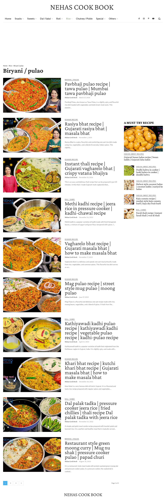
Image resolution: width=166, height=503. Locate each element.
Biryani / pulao (72, 79)
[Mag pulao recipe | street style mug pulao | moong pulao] (32, 294)
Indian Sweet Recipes (134, 154)
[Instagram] (143, 18)
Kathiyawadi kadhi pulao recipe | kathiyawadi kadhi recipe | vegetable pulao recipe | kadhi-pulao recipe (91, 330)
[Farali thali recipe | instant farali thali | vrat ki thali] (129, 214)
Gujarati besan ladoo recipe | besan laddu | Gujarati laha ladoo (141, 158)
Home (5, 66)
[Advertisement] (83, 42)
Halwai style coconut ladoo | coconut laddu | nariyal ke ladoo (149, 186)
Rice (10, 66)
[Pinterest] (148, 18)
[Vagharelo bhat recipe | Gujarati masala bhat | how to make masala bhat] (32, 254)
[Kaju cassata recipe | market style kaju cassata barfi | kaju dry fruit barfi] (129, 199)
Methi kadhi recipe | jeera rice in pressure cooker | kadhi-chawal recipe (90, 208)
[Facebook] (139, 18)
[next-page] (21, 483)
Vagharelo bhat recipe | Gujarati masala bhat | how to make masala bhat (91, 248)
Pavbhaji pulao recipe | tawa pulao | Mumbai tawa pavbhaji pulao (87, 88)
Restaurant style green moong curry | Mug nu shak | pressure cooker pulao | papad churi (87, 450)
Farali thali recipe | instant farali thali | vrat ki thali (149, 214)
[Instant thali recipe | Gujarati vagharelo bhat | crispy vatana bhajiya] (32, 175)
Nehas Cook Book (71, 97)
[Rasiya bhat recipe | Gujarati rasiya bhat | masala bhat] (32, 135)
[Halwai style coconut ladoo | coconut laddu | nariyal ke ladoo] (129, 185)
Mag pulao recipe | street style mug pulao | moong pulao (90, 288)
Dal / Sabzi (70, 199)
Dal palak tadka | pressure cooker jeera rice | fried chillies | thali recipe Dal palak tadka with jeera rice (91, 410)
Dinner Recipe (71, 119)
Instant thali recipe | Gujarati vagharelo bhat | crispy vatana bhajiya (90, 168)
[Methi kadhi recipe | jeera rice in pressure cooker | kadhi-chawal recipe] (32, 215)
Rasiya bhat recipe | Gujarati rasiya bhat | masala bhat (86, 128)
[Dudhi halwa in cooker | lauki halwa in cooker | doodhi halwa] (129, 170)
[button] (159, 18)
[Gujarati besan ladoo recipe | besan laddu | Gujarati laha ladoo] (143, 139)
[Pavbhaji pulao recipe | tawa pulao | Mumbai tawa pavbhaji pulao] (32, 95)
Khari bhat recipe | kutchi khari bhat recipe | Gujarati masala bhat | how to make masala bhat (92, 370)
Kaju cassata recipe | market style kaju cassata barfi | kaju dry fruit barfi (148, 201)
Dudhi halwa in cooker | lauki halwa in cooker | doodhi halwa (148, 172)
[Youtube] (153, 18)
